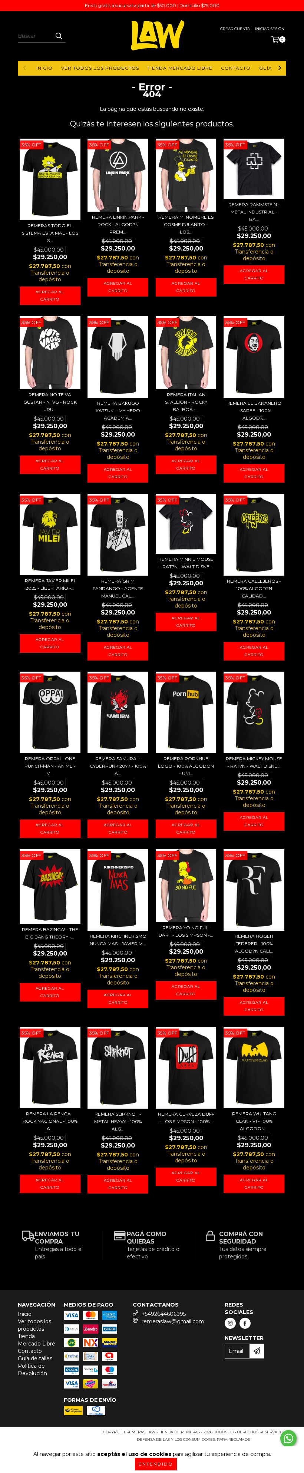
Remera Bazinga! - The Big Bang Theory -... (50, 933)
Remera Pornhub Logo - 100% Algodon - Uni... (186, 766)
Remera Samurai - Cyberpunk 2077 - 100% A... (118, 766)
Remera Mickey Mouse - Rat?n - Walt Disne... (254, 762)
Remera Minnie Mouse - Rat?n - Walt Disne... (186, 562)
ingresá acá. (265, 1439)
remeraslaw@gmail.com (173, 1321)
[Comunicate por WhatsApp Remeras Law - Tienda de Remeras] (288, 1438)
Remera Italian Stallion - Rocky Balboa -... (186, 402)
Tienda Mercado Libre (180, 68)
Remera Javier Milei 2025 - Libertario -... (50, 584)
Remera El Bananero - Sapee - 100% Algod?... (254, 410)
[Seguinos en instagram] (230, 1323)
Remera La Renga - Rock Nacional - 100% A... (50, 1121)
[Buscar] (58, 36)
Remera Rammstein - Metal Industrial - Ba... (254, 212)
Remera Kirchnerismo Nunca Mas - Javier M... (118, 939)
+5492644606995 (164, 1314)
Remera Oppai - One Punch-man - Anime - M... (50, 766)
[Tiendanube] (50, 1434)
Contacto (236, 68)
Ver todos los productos (100, 68)
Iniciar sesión (269, 28)
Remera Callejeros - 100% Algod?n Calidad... (254, 588)
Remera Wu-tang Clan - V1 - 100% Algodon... (254, 1121)
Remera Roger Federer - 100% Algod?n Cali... (254, 943)
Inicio (44, 68)
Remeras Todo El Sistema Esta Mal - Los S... (50, 233)
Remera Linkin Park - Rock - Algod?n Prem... (118, 224)
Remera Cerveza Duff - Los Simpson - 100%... (186, 1117)
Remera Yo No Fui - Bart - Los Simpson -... (186, 931)
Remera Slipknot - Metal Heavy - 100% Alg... (118, 1121)
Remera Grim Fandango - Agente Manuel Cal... (118, 588)
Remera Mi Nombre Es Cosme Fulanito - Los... (186, 224)
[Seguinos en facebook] (245, 1323)
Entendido (156, 1464)
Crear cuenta (235, 28)
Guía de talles (35, 1358)
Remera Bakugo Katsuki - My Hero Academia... (118, 410)
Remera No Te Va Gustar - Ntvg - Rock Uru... (50, 402)
